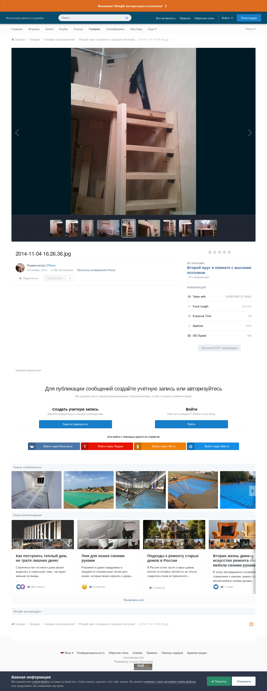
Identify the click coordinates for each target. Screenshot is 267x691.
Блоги (49, 29)
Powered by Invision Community (133, 661)
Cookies (137, 653)
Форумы (34, 29)
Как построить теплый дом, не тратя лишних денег (41, 558)
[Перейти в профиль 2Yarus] (20, 267)
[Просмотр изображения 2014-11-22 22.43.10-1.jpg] (56, 228)
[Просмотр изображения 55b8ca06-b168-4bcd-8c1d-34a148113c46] (36, 490)
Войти (226, 18)
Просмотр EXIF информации (219, 348)
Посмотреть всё (133, 600)
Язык (68, 653)
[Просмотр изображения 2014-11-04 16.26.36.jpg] (128, 228)
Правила (185, 18)
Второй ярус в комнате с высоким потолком (219, 270)
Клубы (63, 29)
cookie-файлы (41, 681)
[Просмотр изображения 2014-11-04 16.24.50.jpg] (149, 228)
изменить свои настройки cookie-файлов (170, 681)
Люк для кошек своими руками (103, 558)
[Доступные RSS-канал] (251, 624)
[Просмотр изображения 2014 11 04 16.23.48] (206, 228)
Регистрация (249, 18)
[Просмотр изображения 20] (141, 490)
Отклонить (243, 681)
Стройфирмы (115, 29)
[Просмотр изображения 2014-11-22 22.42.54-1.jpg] (72, 228)
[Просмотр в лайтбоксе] (133, 131)
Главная (17, 29)
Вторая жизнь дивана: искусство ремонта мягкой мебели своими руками (238, 560)
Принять (220, 681)
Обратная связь (204, 18)
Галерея (94, 29)
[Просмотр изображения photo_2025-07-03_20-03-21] (89, 490)
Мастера (136, 29)
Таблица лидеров (172, 653)
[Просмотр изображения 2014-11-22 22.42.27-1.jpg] (87, 228)
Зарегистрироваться (75, 424)
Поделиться (29, 278)
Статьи (78, 29)
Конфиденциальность (91, 653)
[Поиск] (126, 17)
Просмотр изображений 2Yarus (96, 270)
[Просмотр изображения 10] (193, 490)
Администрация (197, 653)
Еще (151, 29)
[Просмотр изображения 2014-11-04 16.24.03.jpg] (185, 228)
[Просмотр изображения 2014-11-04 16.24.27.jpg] (169, 228)
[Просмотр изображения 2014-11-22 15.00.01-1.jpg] (108, 228)
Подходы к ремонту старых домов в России (173, 558)
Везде (113, 17)
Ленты (250, 29)
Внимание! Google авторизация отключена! (130, 6)
